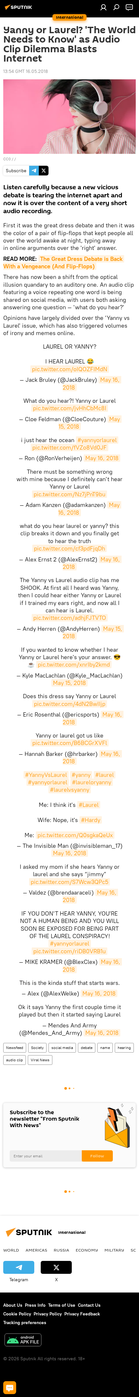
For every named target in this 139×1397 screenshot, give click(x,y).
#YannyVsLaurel (46, 774)
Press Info (35, 1305)
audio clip (14, 1059)
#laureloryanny (91, 782)
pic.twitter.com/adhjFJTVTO (69, 617)
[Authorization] (103, 7)
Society (37, 1047)
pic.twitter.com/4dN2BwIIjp (69, 704)
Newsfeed (14, 1047)
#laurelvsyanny (69, 789)
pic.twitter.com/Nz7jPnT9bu (69, 494)
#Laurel (89, 804)
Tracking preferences (24, 1322)
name (105, 1047)
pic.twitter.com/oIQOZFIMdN (69, 369)
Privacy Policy (48, 1314)
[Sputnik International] (19, 10)
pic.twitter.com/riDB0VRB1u (69, 951)
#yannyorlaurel (97, 440)
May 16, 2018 (102, 458)
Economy (87, 1250)
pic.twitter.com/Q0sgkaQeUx (75, 835)
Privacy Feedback (82, 1314)
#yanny (81, 774)
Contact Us (89, 1305)
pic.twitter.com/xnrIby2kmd (74, 664)
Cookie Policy (17, 1314)
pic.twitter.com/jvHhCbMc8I (69, 408)
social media (62, 1047)
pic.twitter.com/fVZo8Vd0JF (69, 447)
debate (86, 1047)
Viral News (40, 1059)
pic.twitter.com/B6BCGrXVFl (69, 743)
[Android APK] (23, 1340)
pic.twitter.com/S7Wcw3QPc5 (69, 882)
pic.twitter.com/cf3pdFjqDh (69, 548)
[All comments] (9, 1387)
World (11, 1250)
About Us (12, 1305)
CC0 (7, 158)
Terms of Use (61, 1305)
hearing (124, 1047)
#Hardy (90, 820)
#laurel (104, 774)
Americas (36, 1250)
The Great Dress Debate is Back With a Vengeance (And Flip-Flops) (63, 262)
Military (114, 1250)
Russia (61, 1250)
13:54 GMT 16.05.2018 (25, 71)
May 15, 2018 (69, 683)
